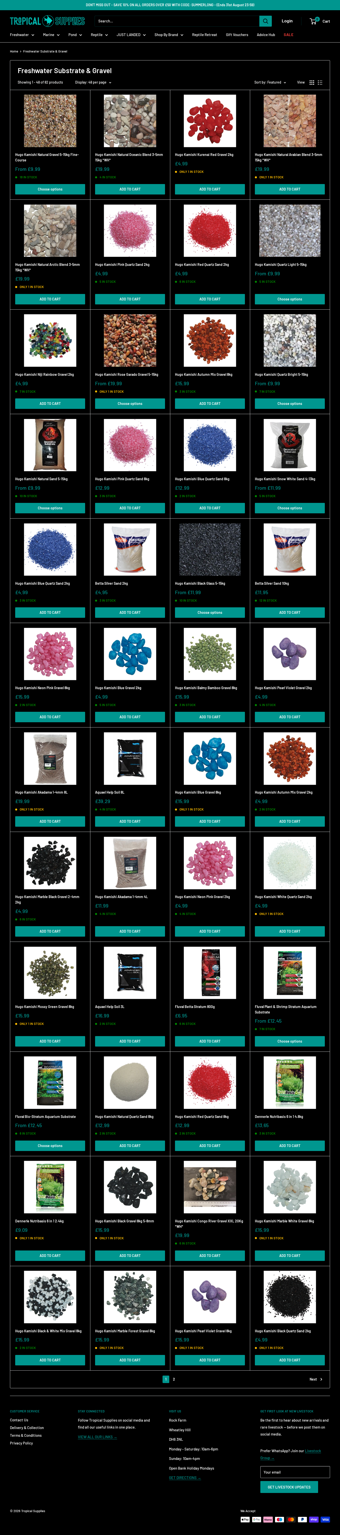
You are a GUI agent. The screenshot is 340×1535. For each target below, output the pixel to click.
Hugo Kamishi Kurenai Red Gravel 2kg (204, 154)
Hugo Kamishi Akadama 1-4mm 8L (41, 792)
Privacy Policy (21, 1443)
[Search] (265, 21)
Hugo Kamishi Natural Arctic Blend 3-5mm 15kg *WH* (47, 267)
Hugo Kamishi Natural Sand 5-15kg (41, 479)
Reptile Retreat (204, 34)
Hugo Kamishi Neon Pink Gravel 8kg (42, 688)
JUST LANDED (128, 34)
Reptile (97, 34)
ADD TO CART (130, 189)
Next (313, 1379)
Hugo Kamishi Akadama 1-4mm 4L (121, 897)
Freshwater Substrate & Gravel (45, 51)
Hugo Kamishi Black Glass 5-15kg (200, 583)
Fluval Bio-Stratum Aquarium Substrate (45, 1116)
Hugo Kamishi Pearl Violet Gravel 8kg (203, 1331)
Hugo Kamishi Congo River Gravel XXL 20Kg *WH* (209, 1224)
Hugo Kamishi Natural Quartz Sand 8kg (124, 1116)
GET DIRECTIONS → (185, 1477)
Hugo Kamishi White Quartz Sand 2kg (283, 897)
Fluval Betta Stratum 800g (195, 1007)
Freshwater (19, 34)
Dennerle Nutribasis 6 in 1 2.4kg (39, 1221)
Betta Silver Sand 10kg (272, 583)
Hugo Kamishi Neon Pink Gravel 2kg (202, 897)
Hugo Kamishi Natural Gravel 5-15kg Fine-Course (47, 157)
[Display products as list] (320, 82)
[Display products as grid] (312, 82)
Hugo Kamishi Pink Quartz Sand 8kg (122, 479)
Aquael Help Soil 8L (109, 792)
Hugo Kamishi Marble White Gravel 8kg (284, 1221)
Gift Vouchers (237, 34)
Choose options (50, 189)
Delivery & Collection (27, 1427)
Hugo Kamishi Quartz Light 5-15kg (281, 264)
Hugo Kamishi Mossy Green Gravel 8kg (44, 1007)
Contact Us (19, 1420)
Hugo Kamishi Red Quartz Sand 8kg (202, 1116)
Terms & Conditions (26, 1435)
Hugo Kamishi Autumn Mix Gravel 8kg (203, 374)
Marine (48, 34)
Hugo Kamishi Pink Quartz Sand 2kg (122, 264)
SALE (288, 34)
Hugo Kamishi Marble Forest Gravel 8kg (125, 1331)
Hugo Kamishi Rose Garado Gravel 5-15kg (126, 374)
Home (14, 51)
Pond (72, 34)
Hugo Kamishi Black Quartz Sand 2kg (283, 1331)
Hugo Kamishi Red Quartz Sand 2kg (202, 264)
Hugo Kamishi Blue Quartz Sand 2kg (42, 583)
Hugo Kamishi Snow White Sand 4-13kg (285, 479)
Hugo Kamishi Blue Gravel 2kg (118, 688)
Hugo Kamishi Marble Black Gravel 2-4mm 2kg (47, 899)
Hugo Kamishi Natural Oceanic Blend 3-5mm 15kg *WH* (129, 157)
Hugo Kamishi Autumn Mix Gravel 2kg (284, 792)
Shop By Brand (166, 34)
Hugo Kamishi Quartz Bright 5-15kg (281, 374)
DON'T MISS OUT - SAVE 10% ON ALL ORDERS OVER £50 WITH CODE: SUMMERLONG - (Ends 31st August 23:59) (170, 5)
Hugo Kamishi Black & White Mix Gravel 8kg (48, 1331)
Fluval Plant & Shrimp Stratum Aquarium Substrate (286, 1009)
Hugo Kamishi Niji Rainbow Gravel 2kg (44, 374)
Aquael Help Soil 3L (109, 1007)
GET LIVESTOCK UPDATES (289, 1487)
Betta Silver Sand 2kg (111, 583)
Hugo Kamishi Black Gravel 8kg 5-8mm (124, 1221)
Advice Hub (266, 34)
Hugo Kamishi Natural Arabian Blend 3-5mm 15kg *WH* (288, 157)
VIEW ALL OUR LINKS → (97, 1437)
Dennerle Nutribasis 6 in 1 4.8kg (279, 1116)
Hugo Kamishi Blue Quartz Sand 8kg (202, 479)
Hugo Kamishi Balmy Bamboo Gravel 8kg (206, 688)
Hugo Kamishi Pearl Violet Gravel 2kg (283, 688)
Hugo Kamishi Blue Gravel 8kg (198, 792)
